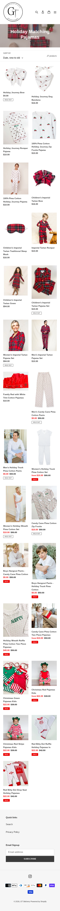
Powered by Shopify (38, 902)
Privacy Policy (13, 832)
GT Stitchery (25, 902)
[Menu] (55, 12)
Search (9, 824)
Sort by (7, 53)
